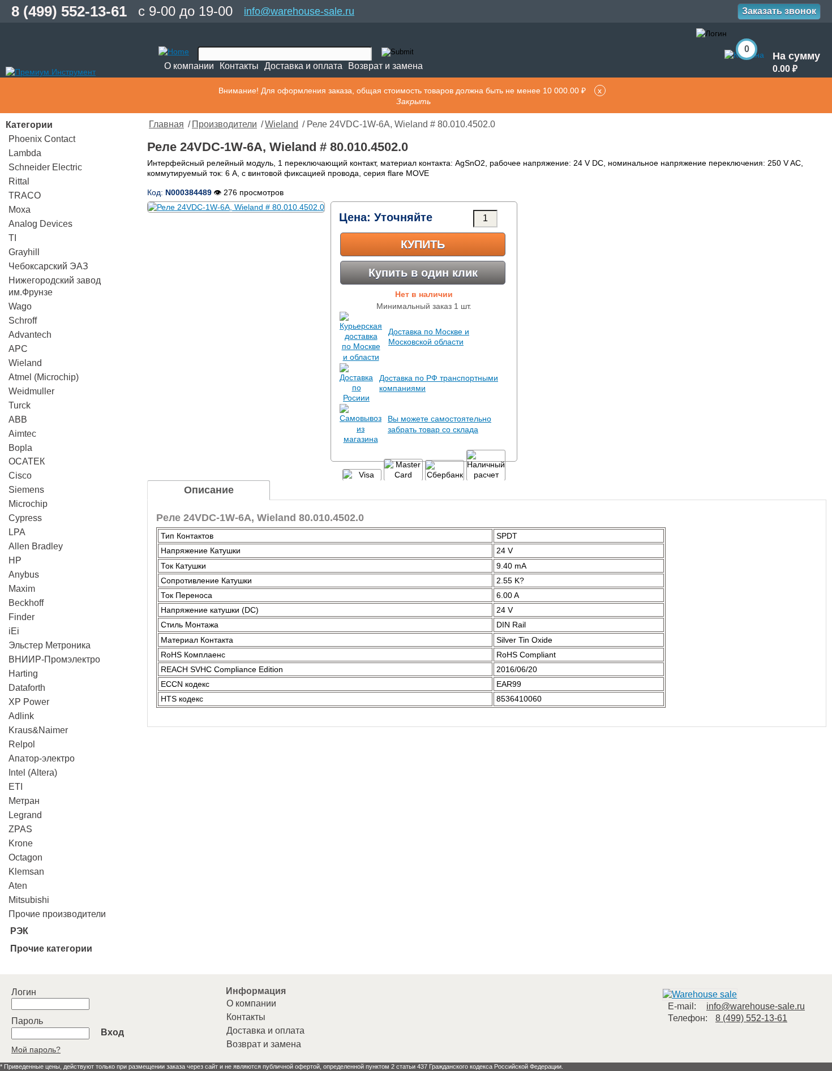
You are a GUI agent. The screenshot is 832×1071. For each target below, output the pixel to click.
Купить (423, 244)
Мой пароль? (36, 1049)
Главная (166, 124)
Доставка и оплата (303, 66)
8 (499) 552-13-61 (69, 11)
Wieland (281, 124)
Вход (112, 1032)
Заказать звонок (779, 11)
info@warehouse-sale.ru (299, 11)
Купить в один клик (423, 272)
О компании (189, 66)
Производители (224, 124)
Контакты (239, 66)
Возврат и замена (385, 66)
